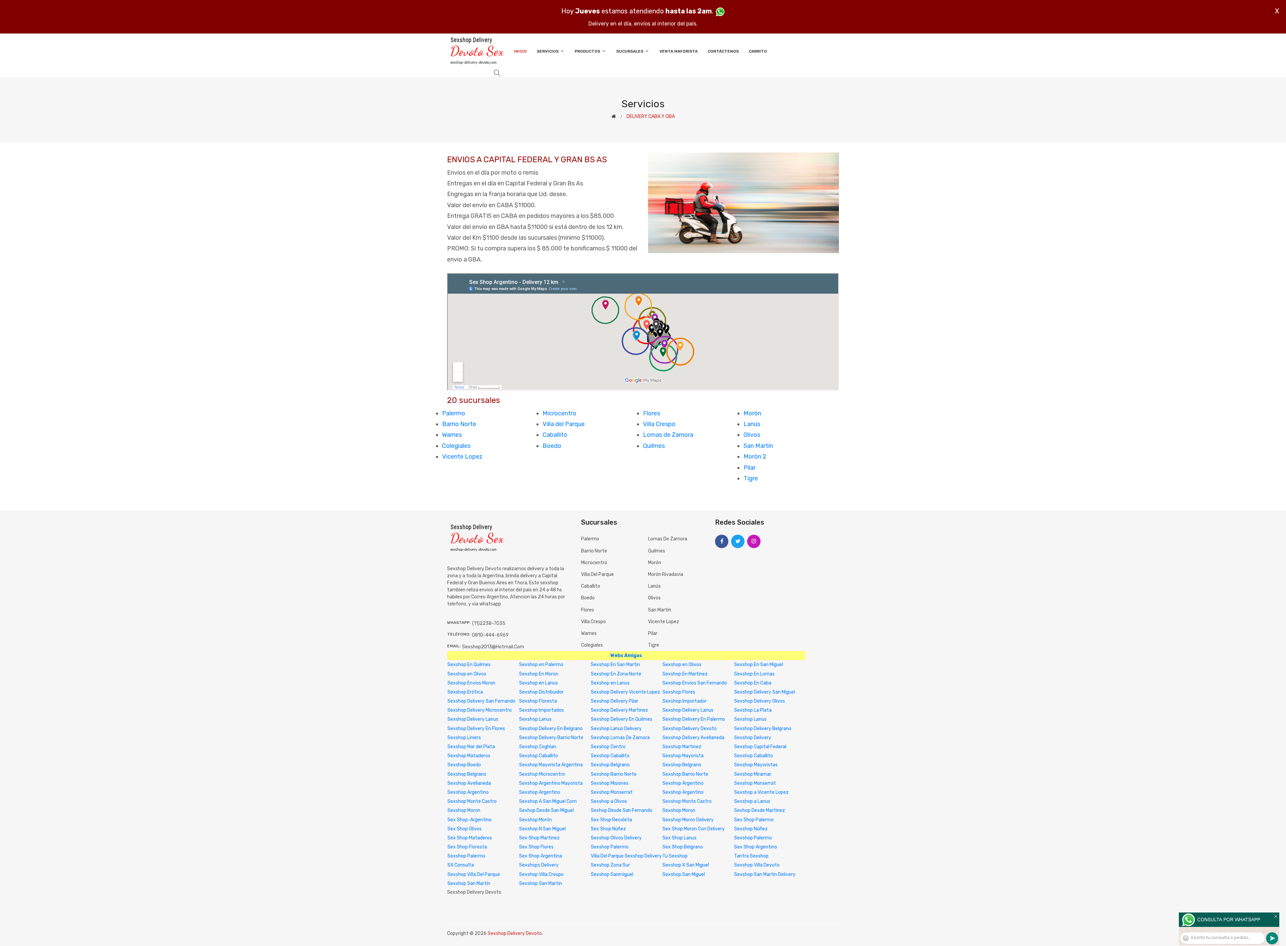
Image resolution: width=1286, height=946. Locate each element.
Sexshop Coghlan (537, 747)
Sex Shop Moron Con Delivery (693, 829)
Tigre (750, 478)
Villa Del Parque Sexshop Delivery (626, 856)
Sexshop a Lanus (752, 801)
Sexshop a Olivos (609, 801)
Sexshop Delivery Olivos (759, 701)
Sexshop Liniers (464, 738)
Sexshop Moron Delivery (688, 820)
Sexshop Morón (535, 820)
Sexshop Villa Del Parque (473, 874)
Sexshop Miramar (752, 774)
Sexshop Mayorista (683, 756)
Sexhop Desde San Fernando (621, 810)
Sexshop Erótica (465, 692)
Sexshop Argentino (683, 783)
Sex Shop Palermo (754, 820)
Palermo (453, 413)
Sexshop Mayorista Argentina (551, 765)
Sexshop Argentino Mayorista (551, 783)
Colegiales (456, 446)
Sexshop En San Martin (615, 664)
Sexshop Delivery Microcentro (479, 710)
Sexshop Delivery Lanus (687, 710)
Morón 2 (754, 456)
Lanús (751, 424)
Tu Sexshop (675, 856)
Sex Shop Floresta (467, 847)
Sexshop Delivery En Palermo (693, 719)
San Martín (758, 446)
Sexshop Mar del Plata (471, 747)
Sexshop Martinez (681, 747)
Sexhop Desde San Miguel (546, 810)
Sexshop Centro (608, 747)
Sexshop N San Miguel (542, 829)
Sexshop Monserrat (755, 783)
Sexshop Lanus (535, 719)
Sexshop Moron (463, 810)
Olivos (751, 434)
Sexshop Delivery (752, 738)
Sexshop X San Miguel (685, 865)
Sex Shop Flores (536, 847)
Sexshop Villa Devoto (757, 865)
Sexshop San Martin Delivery (764, 874)
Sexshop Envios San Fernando (694, 683)
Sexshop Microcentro (542, 774)
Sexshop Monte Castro (472, 801)
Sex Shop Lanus (679, 838)
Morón (752, 413)
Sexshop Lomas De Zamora (620, 738)
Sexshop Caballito (538, 756)
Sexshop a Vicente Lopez (761, 792)
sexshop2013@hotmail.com (493, 647)
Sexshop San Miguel (683, 874)
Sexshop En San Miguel (758, 664)
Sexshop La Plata (753, 710)
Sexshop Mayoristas (756, 765)
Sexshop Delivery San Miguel (764, 692)
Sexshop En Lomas (754, 674)
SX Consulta (460, 865)
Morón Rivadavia (665, 574)
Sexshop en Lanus (538, 683)
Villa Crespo (659, 424)
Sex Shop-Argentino (469, 820)
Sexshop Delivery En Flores (476, 728)
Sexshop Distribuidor (541, 692)
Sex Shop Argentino (755, 847)
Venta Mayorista (678, 51)
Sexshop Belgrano (610, 765)
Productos (588, 51)
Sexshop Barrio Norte (614, 774)
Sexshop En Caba (752, 683)
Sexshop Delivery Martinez (619, 710)
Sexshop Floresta (538, 701)
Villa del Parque (564, 424)
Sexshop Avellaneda (469, 783)
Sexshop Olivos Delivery (616, 838)
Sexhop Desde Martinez (759, 810)
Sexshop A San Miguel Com (548, 801)
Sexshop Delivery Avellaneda (693, 738)
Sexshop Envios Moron (471, 683)
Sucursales (630, 51)
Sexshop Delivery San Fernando (481, 701)
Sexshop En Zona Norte (616, 674)
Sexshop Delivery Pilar (614, 701)
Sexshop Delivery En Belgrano (551, 728)
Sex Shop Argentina (540, 856)
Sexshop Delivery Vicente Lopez (625, 692)
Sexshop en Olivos (681, 664)
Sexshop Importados (541, 710)
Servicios (548, 51)
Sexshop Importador (684, 701)
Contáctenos (723, 51)
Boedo (552, 446)
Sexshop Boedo (464, 765)
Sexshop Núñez (751, 829)
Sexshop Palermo (753, 838)
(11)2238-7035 (488, 623)
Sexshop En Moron (538, 674)
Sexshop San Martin (540, 883)
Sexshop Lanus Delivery (616, 728)
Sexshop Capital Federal (760, 747)
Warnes (452, 434)
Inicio (520, 51)
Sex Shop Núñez (608, 829)
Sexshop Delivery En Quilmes (621, 719)
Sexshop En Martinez (685, 674)
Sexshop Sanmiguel (612, 874)
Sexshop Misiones (610, 783)
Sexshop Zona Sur (610, 865)
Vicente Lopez (462, 456)
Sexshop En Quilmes (469, 664)
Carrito (758, 51)
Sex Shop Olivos (464, 829)
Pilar (749, 467)
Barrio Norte (459, 424)
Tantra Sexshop (751, 856)
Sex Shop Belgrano (682, 847)
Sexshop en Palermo (541, 664)
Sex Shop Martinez (539, 838)
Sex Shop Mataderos (469, 838)
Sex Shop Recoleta (611, 820)
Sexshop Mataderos (468, 756)
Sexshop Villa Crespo (541, 874)
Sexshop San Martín (468, 883)
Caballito (555, 434)
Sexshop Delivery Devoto (689, 728)
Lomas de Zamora (668, 434)
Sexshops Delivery (539, 865)
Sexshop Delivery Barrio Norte (551, 738)
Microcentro (559, 413)
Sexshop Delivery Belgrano (762, 728)
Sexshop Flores (678, 692)
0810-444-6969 (490, 635)
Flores (651, 413)
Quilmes (654, 446)
